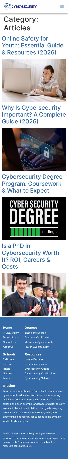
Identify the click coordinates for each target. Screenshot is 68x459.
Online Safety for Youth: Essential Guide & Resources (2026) (32, 45)
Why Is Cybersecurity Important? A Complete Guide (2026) (34, 114)
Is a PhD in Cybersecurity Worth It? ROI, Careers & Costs (30, 256)
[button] (62, 7)
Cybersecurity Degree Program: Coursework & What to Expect (32, 183)
